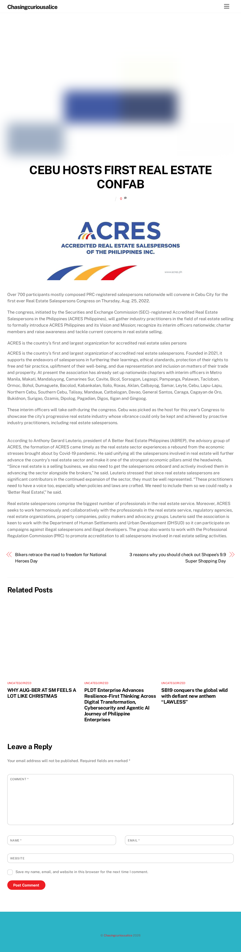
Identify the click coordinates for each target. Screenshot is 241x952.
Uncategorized (19, 683)
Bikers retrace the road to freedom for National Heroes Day (61, 557)
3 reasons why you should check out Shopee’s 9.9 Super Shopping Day (177, 557)
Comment (19, 779)
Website (17, 858)
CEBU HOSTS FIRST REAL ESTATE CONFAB (120, 177)
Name (16, 840)
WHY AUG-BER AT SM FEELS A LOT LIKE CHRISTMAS (41, 693)
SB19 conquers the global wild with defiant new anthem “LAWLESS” (194, 696)
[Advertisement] (120, 434)
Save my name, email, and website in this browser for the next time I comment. (82, 872)
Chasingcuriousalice (118, 935)
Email (134, 840)
